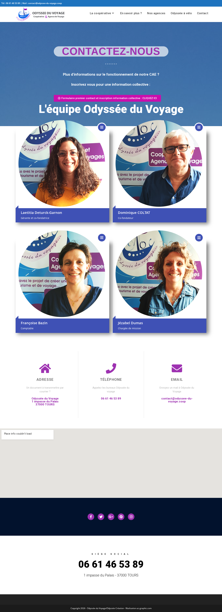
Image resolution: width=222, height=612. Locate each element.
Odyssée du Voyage (96, 608)
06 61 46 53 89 (13, 3)
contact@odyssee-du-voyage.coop (45, 3)
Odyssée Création (115, 608)
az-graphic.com (144, 608)
